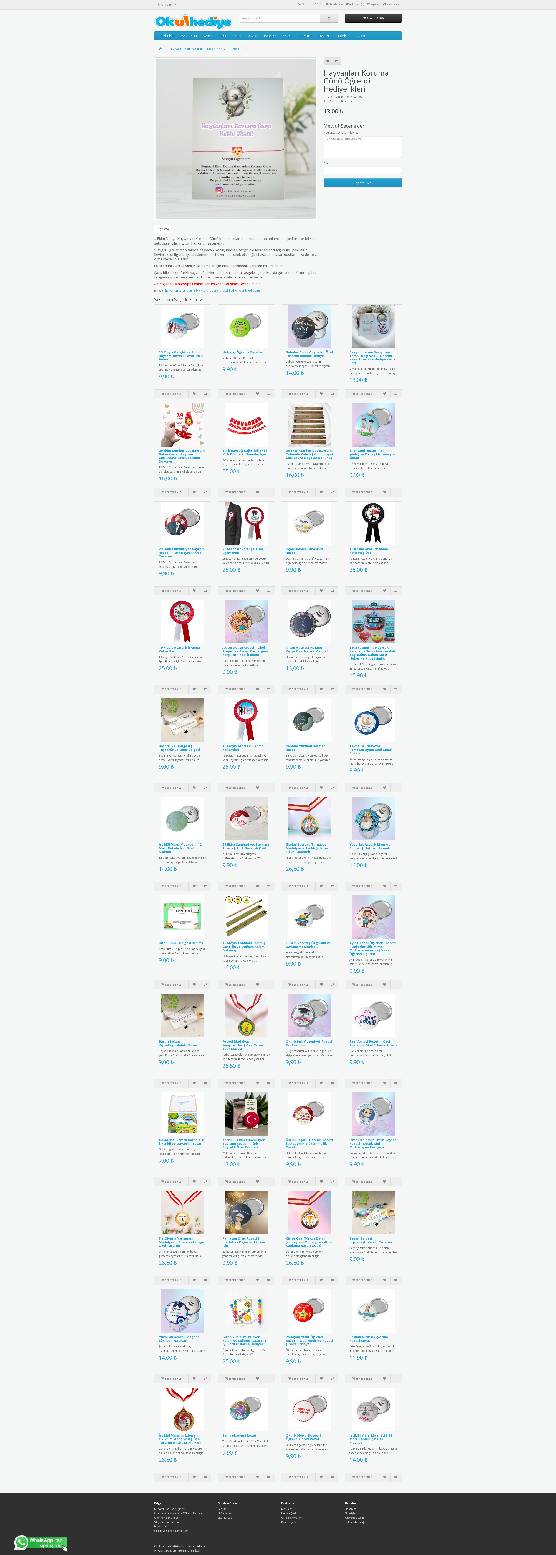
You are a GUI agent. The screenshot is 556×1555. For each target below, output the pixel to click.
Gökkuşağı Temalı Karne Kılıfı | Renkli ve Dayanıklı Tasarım (182, 1142)
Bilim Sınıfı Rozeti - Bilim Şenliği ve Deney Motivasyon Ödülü (372, 454)
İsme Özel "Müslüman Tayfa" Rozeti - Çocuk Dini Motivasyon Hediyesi (372, 1143)
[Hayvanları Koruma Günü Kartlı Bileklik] (235, 138)
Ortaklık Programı (292, 1518)
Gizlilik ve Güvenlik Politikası (171, 1531)
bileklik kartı (252, 290)
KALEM (237, 36)
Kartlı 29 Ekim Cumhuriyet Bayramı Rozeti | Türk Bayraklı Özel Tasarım (243, 1143)
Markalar (286, 1509)
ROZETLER (306, 36)
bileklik (200, 290)
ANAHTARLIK (190, 36)
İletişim (222, 1509)
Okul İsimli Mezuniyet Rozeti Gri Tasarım (309, 1043)
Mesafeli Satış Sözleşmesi (169, 1509)
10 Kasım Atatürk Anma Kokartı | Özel (368, 551)
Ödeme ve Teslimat (166, 1518)
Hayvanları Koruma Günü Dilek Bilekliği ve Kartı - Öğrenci (205, 49)
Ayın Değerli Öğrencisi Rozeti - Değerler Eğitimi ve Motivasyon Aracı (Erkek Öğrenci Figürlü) (372, 948)
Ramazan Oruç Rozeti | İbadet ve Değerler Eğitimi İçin (243, 1242)
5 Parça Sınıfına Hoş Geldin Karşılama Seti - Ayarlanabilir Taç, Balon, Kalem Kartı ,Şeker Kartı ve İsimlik (372, 652)
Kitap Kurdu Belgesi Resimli (181, 943)
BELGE (223, 36)
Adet (326, 163)
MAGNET (288, 36)
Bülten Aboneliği (355, 1522)
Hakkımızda (161, 1526)
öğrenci (216, 290)
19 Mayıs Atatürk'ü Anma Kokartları (179, 649)
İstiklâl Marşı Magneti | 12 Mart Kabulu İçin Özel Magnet (180, 848)
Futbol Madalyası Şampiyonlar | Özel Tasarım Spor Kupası (244, 1045)
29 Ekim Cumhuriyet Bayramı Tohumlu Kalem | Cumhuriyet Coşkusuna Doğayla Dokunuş (309, 454)
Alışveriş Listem (354, 1518)
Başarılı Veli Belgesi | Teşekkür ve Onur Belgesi (179, 748)
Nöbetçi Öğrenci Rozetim (242, 352)
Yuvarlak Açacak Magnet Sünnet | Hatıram (179, 1339)
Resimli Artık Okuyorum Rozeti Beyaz (368, 1339)
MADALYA (270, 36)
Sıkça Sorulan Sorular (167, 1522)
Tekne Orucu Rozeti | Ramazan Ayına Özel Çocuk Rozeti (371, 749)
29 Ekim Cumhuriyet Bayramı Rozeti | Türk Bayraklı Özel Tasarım (182, 552)
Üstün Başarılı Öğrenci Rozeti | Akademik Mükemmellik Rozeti (309, 1143)
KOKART (253, 36)
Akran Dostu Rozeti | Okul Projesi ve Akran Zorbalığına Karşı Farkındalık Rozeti (245, 651)
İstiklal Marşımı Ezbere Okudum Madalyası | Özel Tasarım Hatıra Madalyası (180, 1439)
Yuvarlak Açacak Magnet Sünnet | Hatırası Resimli (369, 846)
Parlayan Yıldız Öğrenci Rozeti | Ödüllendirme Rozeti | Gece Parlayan (309, 1340)
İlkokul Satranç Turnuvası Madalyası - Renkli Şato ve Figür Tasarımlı (307, 848)
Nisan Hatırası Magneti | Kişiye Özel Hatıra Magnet (307, 649)
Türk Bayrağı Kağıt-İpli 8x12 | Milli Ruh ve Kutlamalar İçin (246, 452)
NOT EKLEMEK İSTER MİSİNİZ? (341, 133)
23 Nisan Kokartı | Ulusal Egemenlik (242, 551)
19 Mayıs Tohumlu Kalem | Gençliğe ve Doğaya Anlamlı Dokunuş (244, 946)
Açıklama (163, 229)
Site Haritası (225, 1518)
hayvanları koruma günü (180, 290)
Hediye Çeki (288, 1513)
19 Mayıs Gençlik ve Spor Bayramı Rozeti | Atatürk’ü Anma (181, 355)
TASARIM (359, 36)
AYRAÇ (208, 36)
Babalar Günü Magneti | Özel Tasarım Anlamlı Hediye (309, 354)
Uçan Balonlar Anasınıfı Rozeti (304, 551)
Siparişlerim (352, 1513)
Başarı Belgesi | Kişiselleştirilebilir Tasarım (180, 1043)
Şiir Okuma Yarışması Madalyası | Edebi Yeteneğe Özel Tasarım (181, 1242)
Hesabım (350, 1509)
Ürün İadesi (225, 1513)
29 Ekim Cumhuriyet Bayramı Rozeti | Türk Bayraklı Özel (245, 846)
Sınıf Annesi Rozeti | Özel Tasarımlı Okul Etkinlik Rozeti (373, 1043)
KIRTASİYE (342, 36)
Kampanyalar (289, 1522)
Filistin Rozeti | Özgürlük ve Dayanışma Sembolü (308, 945)
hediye (233, 290)
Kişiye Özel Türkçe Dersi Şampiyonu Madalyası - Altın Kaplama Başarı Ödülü (309, 1242)
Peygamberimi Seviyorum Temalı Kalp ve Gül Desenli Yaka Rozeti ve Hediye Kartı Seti (372, 357)
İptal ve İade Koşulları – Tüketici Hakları (178, 1513)
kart (208, 290)
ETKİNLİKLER (168, 36)
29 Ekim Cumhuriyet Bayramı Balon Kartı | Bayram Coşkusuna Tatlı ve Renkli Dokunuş (182, 455)
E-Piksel (195, 1550)
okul (225, 290)
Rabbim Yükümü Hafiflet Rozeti (305, 748)
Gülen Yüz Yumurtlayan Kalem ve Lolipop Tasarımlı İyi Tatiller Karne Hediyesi (244, 1340)
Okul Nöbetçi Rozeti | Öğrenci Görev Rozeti (303, 1437)
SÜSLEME (324, 36)
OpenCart (170, 1550)
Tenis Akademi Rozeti (239, 1435)
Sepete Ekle (363, 183)
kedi (241, 290)
